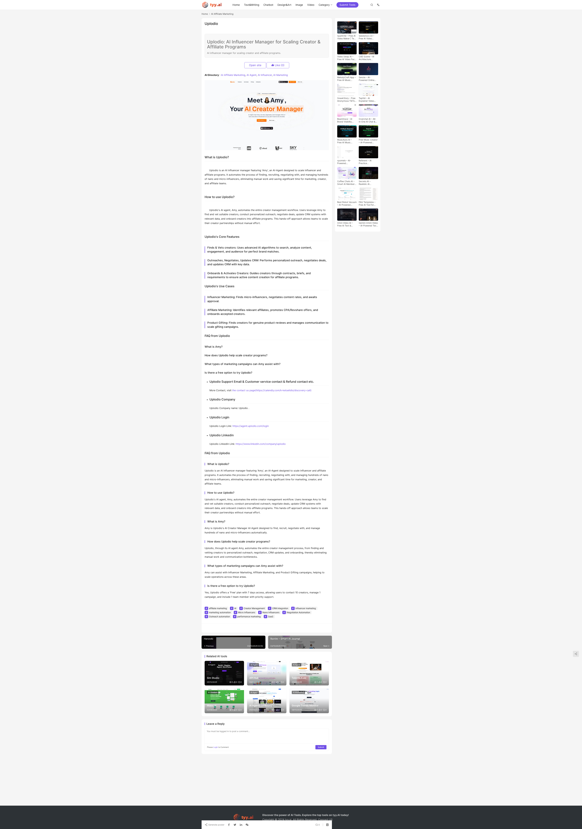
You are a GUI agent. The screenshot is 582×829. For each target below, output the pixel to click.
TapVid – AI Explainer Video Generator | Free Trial (367, 99)
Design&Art (284, 4)
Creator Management (254, 608)
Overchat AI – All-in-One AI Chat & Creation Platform (367, 120)
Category (324, 4)
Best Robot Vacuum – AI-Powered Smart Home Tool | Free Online (347, 203)
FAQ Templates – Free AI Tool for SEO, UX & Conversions (367, 203)
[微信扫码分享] (246, 824)
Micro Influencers (246, 612)
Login (215, 747)
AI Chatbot (212, 692)
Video (310, 4)
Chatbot (268, 4)
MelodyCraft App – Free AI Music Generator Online (346, 78)
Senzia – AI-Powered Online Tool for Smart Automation (366, 78)
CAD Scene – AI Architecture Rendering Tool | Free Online (367, 58)
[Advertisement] (291, 781)
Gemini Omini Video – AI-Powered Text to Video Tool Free (368, 224)
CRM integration (280, 608)
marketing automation (220, 612)
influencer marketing (306, 608)
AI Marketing (280, 74)
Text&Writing (251, 4)
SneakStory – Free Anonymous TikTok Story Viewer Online (347, 99)
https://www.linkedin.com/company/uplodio (261, 443)
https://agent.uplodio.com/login (250, 425)
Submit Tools (347, 4)
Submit (321, 747)
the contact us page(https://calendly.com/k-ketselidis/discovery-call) (271, 390)
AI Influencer (265, 74)
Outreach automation (219, 616)
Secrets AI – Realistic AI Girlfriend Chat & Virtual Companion (368, 182)
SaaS (270, 616)
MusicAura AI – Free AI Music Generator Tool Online (344, 141)
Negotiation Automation (298, 612)
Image (299, 4)
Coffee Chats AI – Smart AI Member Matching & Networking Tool (346, 182)
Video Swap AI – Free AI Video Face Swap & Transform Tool (346, 58)
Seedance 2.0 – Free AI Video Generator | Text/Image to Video (366, 37)
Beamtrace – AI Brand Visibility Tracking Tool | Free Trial (344, 120)
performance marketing (249, 616)
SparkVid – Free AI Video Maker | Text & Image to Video (346, 37)
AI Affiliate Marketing (233, 74)
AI (235, 608)
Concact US (325, 819)
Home (236, 4)
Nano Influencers (271, 612)
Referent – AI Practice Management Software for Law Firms (367, 162)
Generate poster (216, 824)
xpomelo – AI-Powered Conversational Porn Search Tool (345, 162)
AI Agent (251, 74)
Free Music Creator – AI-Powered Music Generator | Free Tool (368, 141)
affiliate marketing (218, 608)
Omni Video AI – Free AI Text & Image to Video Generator (345, 224)
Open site (255, 65)
